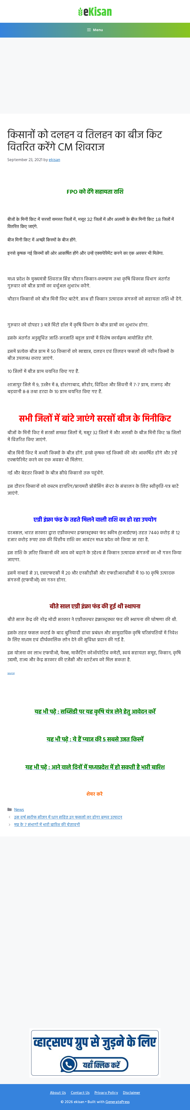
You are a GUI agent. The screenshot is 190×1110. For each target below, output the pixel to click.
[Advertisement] (95, 77)
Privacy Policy (106, 1093)
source (11, 673)
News (19, 810)
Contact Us (80, 1093)
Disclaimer (131, 1093)
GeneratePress (117, 1102)
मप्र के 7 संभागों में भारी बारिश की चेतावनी (47, 825)
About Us (58, 1093)
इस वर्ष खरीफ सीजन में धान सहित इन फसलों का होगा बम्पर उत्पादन (68, 817)
